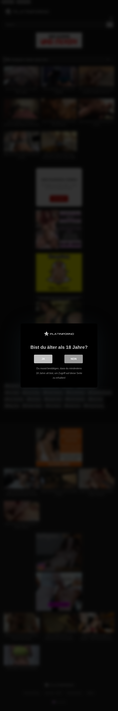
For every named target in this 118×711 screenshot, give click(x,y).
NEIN (74, 359)
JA (43, 359)
